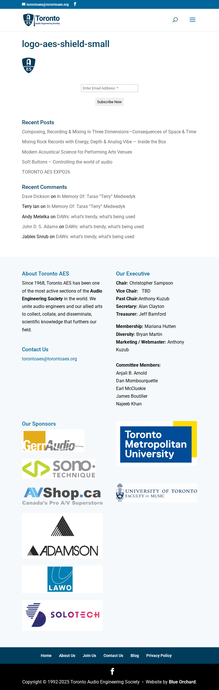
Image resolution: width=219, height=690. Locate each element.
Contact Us (113, 655)
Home (46, 655)
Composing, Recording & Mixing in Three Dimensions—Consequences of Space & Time (109, 131)
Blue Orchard (182, 682)
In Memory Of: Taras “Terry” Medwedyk (96, 196)
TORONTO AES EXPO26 (46, 172)
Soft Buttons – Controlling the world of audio (67, 162)
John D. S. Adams (40, 226)
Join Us (89, 655)
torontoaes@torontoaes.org (49, 359)
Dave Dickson (36, 196)
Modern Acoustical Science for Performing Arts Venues (77, 152)
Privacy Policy (159, 655)
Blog (135, 655)
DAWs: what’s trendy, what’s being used (96, 216)
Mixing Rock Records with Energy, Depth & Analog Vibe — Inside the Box (94, 141)
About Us (67, 655)
